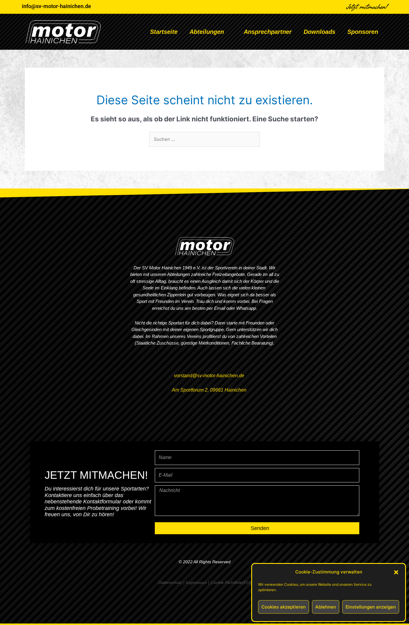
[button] (396, 572)
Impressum (196, 582)
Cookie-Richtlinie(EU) (230, 582)
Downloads (319, 31)
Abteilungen (207, 31)
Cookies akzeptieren (283, 607)
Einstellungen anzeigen (371, 607)
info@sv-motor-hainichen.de (56, 6)
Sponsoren (362, 31)
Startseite (164, 31)
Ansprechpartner (268, 31)
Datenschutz (170, 582)
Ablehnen (325, 607)
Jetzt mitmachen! (367, 6)
